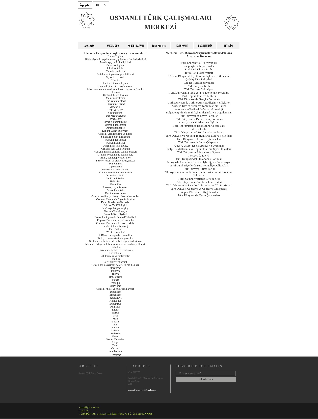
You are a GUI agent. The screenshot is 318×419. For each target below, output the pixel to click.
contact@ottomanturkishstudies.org (142, 390)
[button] (112, 45)
